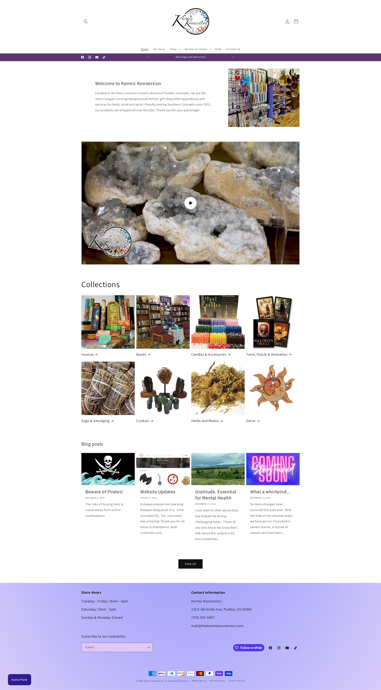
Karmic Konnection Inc (155, 680)
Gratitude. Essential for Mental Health (215, 495)
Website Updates (157, 492)
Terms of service (237, 680)
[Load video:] (190, 203)
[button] (85, 21)
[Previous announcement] (148, 57)
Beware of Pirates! (104, 492)
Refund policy (199, 680)
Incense (87, 354)
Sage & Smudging (95, 420)
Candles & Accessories (208, 354)
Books (141, 354)
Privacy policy (217, 680)
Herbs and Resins (205, 420)
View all (190, 564)
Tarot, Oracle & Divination (267, 354)
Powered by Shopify (178, 680)
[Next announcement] (232, 57)
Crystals (142, 420)
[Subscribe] (148, 647)
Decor (251, 420)
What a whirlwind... (270, 492)
